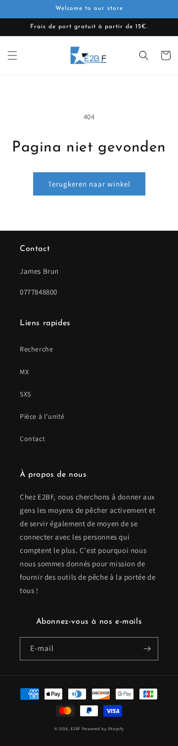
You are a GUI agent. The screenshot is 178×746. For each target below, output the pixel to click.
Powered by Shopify (103, 728)
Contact (32, 438)
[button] (12, 55)
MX (24, 371)
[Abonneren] (147, 648)
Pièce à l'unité (42, 416)
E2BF (76, 728)
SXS (25, 394)
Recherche (36, 349)
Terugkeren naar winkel (89, 184)
